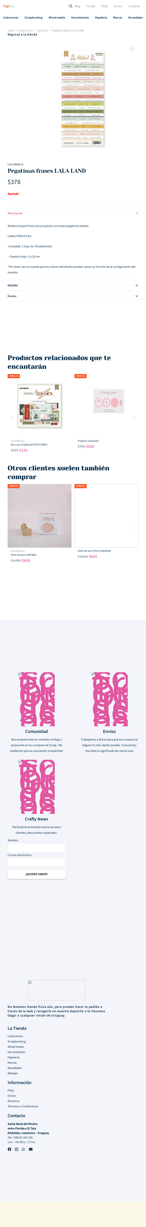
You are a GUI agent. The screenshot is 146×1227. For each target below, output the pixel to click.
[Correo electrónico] (31, 1149)
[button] (21, 17)
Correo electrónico (20, 855)
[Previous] (11, 417)
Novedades (15, 1068)
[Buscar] (71, 6)
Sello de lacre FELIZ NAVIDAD (94, 551)
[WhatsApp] (23, 1149)
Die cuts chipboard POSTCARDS (29, 445)
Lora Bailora (15, 164)
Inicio (11, 31)
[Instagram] (16, 1149)
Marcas (12, 1063)
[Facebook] (9, 1149)
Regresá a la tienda (22, 34)
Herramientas (16, 1052)
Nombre (13, 840)
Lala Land (42, 31)
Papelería (14, 1057)
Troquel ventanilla (88, 441)
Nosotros (13, 1101)
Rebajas (13, 1073)
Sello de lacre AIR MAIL (24, 555)
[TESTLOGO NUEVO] (8, 7)
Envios (12, 1096)
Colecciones (25, 31)
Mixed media (16, 1047)
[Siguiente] (134, 417)
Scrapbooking (17, 1041)
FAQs (11, 1090)
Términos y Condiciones (23, 1106)
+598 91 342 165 (23, 1137)
